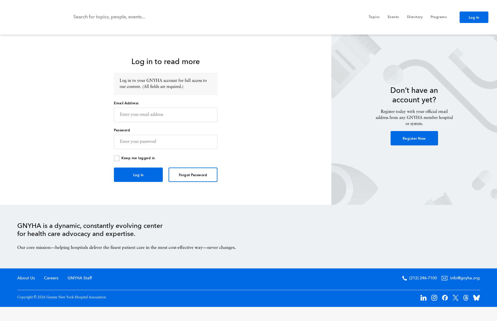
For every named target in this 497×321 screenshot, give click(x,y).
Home (455, 235)
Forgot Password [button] (193, 175)
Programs (439, 17)
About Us (26, 278)
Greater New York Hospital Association (30, 17)
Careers (51, 278)
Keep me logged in (138, 158)
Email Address (126, 103)
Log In (474, 18)
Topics (374, 17)
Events (393, 17)
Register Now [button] (414, 139)
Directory (415, 17)
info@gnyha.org (465, 278)
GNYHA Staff (80, 278)
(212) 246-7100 (423, 278)
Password (122, 130)
